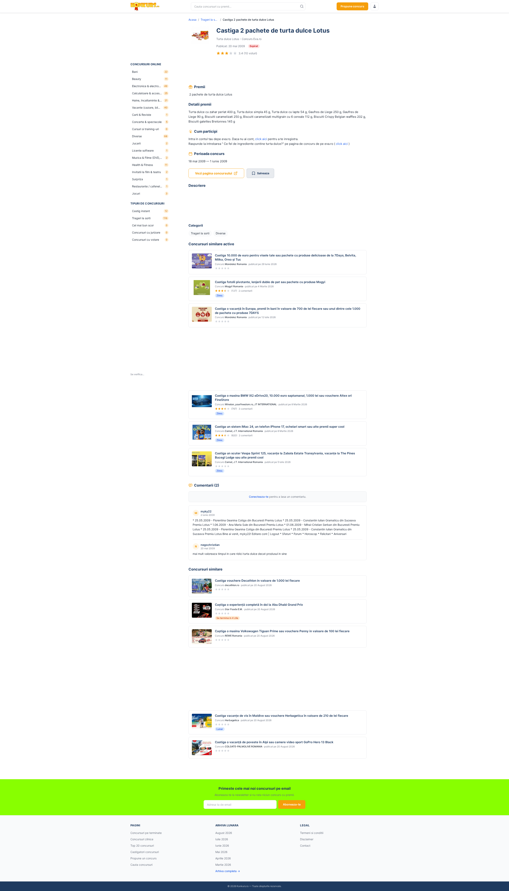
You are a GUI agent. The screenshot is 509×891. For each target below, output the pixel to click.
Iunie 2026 (222, 845)
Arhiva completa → (227, 871)
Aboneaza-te (292, 804)
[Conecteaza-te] (375, 6)
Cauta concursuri (141, 864)
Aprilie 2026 (223, 858)
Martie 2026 (223, 864)
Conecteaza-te (258, 496)
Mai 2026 (221, 852)
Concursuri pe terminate (146, 833)
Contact (305, 845)
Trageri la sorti (210, 19)
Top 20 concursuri (142, 845)
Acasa (192, 19)
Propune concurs (352, 6)
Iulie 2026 (221, 839)
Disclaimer (306, 839)
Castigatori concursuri (144, 852)
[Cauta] (302, 6)
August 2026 (223, 833)
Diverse (220, 233)
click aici (261, 139)
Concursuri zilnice (141, 839)
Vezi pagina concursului (213, 173)
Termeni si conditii (311, 833)
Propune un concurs (143, 858)
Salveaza (263, 173)
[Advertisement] (150, 37)
